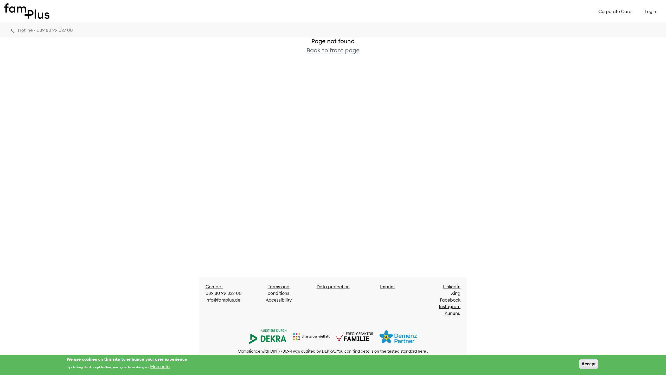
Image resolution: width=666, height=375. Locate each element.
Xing (455, 293)
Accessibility (279, 300)
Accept (588, 363)
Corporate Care (614, 11)
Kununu (452, 313)
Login (650, 11)
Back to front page (333, 50)
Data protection (333, 287)
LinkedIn (451, 287)
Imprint (387, 287)
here (422, 351)
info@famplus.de (223, 300)
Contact (214, 287)
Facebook (450, 300)
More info (160, 366)
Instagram (449, 306)
